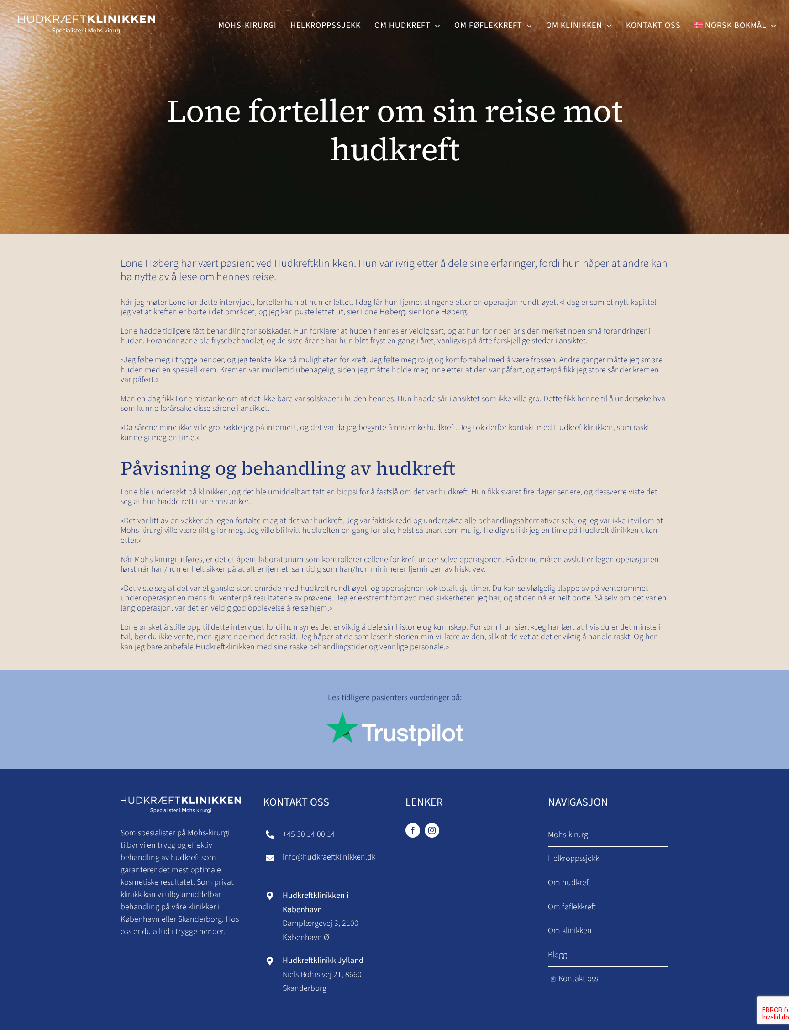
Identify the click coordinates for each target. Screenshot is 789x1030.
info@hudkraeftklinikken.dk (329, 857)
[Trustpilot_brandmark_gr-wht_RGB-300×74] (394, 716)
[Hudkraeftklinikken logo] (86, 13)
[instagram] (432, 830)
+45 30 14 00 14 (309, 834)
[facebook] (412, 830)
